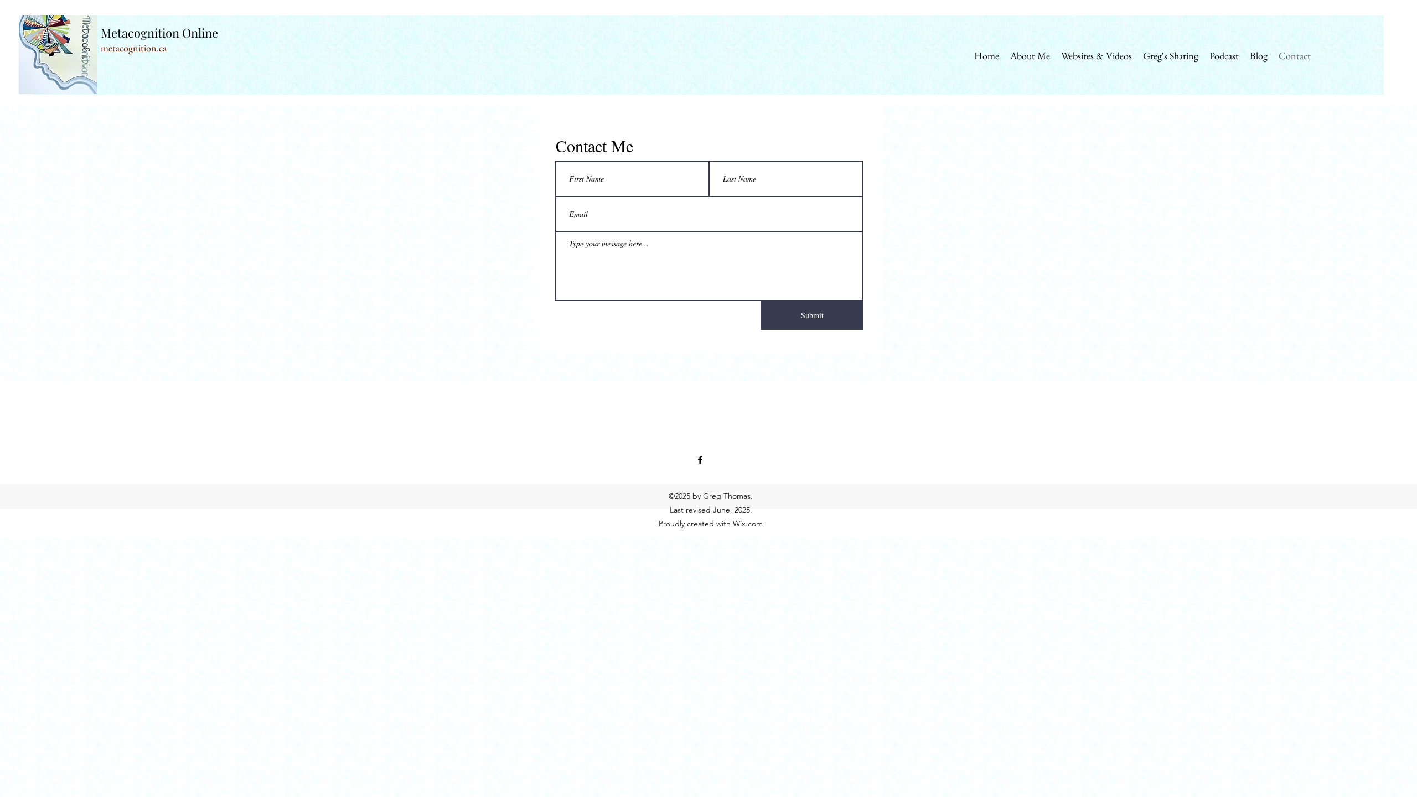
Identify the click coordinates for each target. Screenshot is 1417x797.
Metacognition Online (159, 32)
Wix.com (748, 524)
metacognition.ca (134, 48)
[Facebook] (700, 459)
